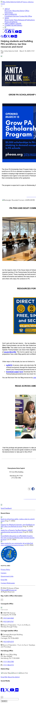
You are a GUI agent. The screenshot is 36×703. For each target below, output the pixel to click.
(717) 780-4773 (8, 665)
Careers (3, 573)
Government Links (7, 576)
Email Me (4, 580)
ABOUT (7, 9)
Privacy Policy (5, 569)
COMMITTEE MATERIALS (13, 25)
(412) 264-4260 (8, 618)
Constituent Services (12, 16)
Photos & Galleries (11, 22)
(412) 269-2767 (8, 621)
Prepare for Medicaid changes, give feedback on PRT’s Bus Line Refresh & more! (18, 525)
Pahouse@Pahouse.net (9, 590)
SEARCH (4, 701)
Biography (8, 11)
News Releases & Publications (24, 20)
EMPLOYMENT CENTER (13, 23)
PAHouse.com (9, 29)
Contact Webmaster (8, 583)
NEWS (7, 18)
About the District (18, 11)
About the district (14, 677)
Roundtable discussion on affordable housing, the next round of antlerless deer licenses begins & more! (17, 537)
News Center (9, 20)
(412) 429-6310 (8, 642)
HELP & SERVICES (11, 14)
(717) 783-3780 (8, 662)
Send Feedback (6, 508)
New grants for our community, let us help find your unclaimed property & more (17, 544)
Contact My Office (25, 16)
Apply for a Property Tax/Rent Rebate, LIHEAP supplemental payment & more (16, 531)
